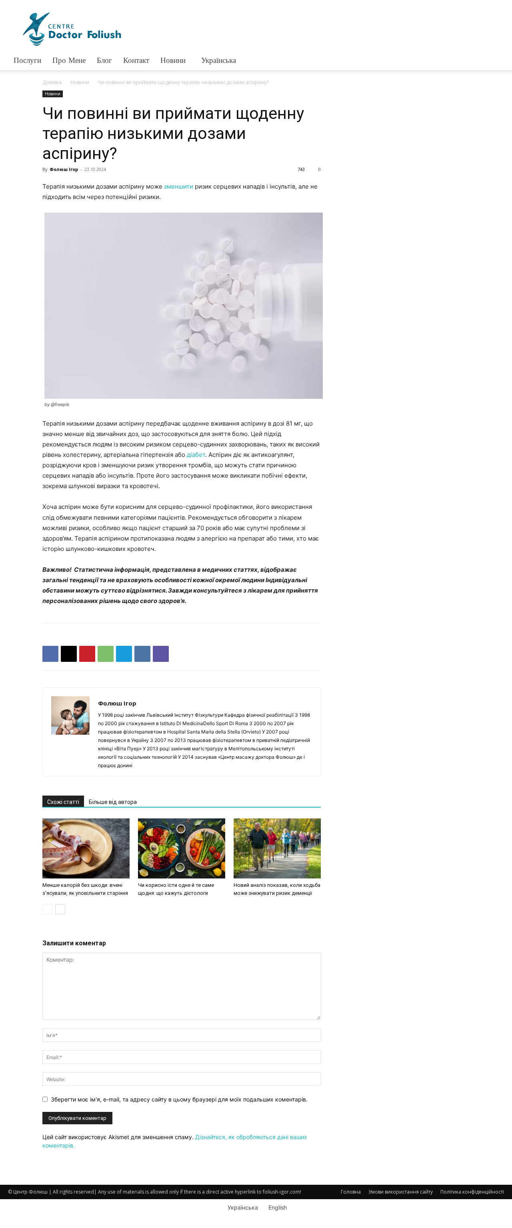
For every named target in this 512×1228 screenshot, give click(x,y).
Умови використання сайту (400, 1191)
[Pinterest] (87, 654)
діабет (196, 454)
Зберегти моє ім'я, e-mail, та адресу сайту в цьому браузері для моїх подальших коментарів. (179, 1099)
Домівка (52, 82)
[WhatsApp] (106, 654)
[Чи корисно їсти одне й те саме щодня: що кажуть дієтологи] (181, 848)
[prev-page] (47, 909)
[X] (69, 654)
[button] (494, 61)
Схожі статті (63, 802)
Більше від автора (113, 802)
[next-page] (60, 909)
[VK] (142, 654)
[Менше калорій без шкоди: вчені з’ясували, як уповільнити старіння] (86, 848)
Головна (351, 1191)
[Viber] (161, 654)
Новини (173, 60)
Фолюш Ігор (64, 169)
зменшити (178, 186)
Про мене (69, 60)
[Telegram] (124, 654)
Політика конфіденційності (472, 1191)
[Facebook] (50, 654)
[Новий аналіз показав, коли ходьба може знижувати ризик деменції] (277, 848)
